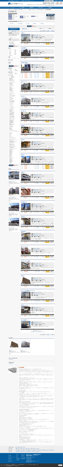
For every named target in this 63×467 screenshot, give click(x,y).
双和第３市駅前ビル (25, 62)
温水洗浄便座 (11, 122)
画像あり (10, 73)
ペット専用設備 (12, 77)
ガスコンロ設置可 (12, 95)
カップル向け (11, 98)
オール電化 (11, 108)
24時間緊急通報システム (13, 141)
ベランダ (11, 105)
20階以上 (11, 153)
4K (9, 54)
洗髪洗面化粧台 (12, 124)
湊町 (37, 64)
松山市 (12, 23)
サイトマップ (10, 459)
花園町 (38, 248)
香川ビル (23, 154)
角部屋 (10, 156)
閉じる (60, 465)
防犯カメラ (11, 143)
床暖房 (10, 128)
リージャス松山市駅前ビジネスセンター (28, 290)
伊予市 (24, 447)
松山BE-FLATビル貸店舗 (26, 261)
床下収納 (11, 129)
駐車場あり (11, 149)
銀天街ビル (23, 216)
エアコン (11, 127)
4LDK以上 (10, 55)
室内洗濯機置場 (12, 101)
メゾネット (11, 104)
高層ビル (11, 158)
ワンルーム (11, 49)
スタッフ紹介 (23, 457)
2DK (15, 51)
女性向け (11, 99)
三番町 (38, 156)
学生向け (11, 97)
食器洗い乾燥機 (12, 116)
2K (9, 51)
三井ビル (23, 96)
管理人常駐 (11, 88)
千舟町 (38, 83)
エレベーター (11, 109)
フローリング (11, 102)
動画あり (16, 73)
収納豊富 (11, 133)
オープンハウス (12, 93)
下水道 (10, 163)
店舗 (17, 457)
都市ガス (11, 162)
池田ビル (23, 172)
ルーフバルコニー (12, 107)
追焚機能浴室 (11, 120)
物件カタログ (10, 461)
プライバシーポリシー (12, 457)
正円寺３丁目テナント (12, 181)
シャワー (11, 125)
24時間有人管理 (12, 144)
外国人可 (11, 94)
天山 (36, 448)
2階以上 (11, 150)
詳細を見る (47, 43)
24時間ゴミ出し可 (12, 146)
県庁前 (26, 451)
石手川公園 (20, 23)
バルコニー (11, 106)
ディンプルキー (12, 142)
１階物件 (17, 459)
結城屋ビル (23, 125)
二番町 (21, 448)
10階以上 (11, 152)
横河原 (42, 23)
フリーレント (11, 91)
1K (15, 49)
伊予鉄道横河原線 (35, 36)
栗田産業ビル (24, 231)
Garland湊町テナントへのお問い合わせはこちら (37, 331)
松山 (9, 359)
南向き (10, 155)
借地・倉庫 (18, 458)
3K (15, 52)
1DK (10, 50)
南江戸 (38, 448)
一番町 (31, 448)
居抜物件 (11, 160)
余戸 (34, 451)
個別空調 (11, 161)
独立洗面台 (11, 126)
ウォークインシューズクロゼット (14, 132)
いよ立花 (27, 23)
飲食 (17, 454)
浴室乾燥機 (11, 121)
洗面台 (10, 123)
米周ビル (23, 139)
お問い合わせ (23, 454)
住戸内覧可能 (11, 147)
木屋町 (34, 448)
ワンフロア (11, 157)
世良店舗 (23, 187)
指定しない (11, 69)
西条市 (19, 447)
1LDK (15, 50)
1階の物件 (11, 151)
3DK (10, 53)
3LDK (15, 53)
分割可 (10, 86)
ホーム (10, 454)
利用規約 (10, 458)
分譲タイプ (11, 87)
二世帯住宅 (11, 90)
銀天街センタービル (25, 305)
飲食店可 (11, 159)
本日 (15, 69)
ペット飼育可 (11, 76)
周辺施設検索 (23, 458)
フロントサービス (12, 145)
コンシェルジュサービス (13, 148)
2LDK (10, 52)
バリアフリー (11, 85)
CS (10, 134)
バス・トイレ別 (12, 119)
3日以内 (11, 70)
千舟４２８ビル (24, 81)
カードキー (11, 92)
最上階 (10, 154)
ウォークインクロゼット (13, 130)
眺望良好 (11, 89)
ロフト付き (11, 103)
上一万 (39, 451)
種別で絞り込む (14, 31)
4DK (15, 54)
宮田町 (12, 359)
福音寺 (34, 23)
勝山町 (29, 448)
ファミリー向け (12, 100)
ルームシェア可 (12, 96)
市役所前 (29, 451)
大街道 (23, 448)
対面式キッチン (12, 118)
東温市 (22, 447)
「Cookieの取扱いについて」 (10, 465)
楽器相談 (11, 78)
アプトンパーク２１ (25, 246)
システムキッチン (12, 117)
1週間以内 (16, 70)
